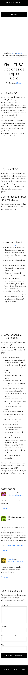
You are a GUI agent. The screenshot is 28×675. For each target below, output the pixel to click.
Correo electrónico (8, 636)
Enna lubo (11, 559)
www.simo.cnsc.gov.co (12, 245)
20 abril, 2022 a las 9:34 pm (16, 561)
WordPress (15, 671)
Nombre (4, 626)
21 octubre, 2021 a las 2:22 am (16, 522)
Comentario (6, 605)
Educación (19, 83)
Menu (15, 14)
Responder (5, 508)
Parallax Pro (16, 669)
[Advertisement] (14, 32)
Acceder (21, 671)
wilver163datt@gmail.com (16, 545)
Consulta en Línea (14, 2)
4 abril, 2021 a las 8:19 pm (15, 495)
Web (3, 645)
